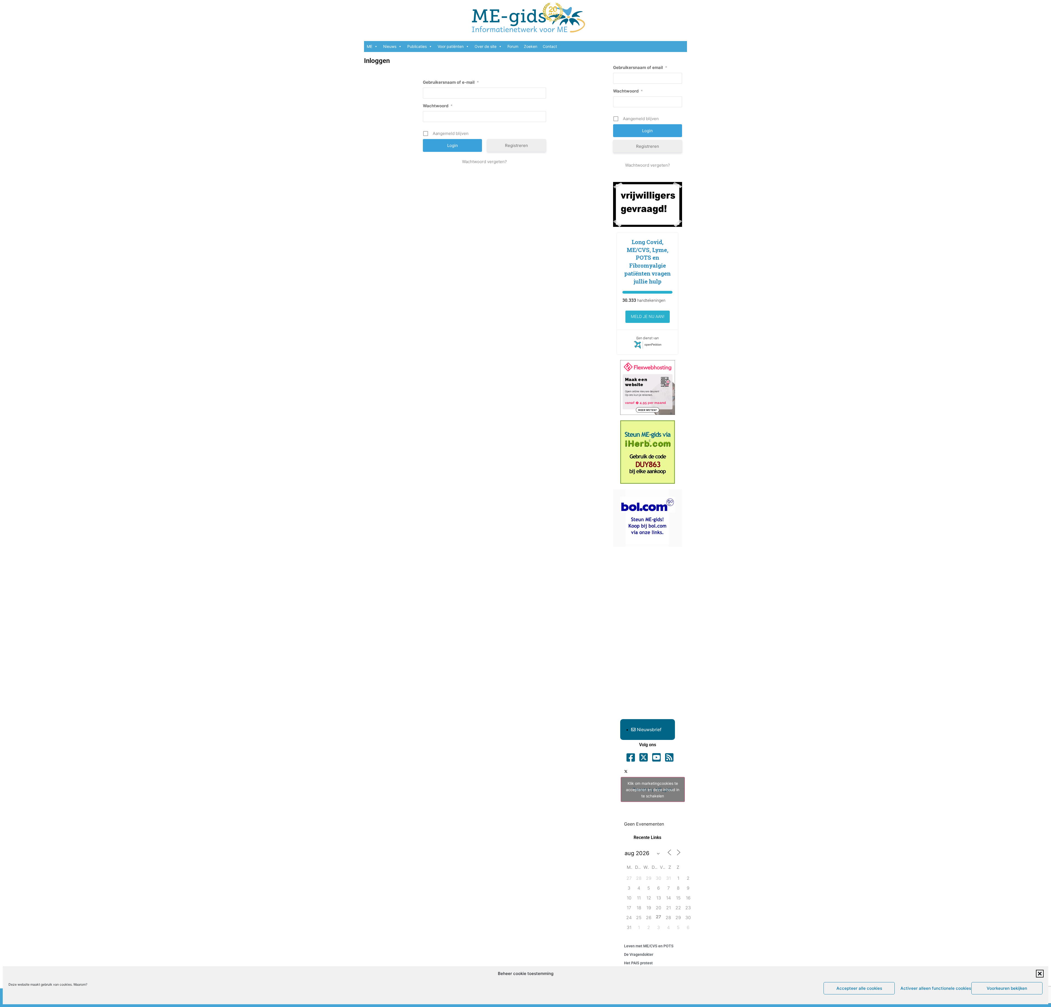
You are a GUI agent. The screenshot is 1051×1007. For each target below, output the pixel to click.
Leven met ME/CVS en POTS (649, 946)
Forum (512, 46)
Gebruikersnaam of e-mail (451, 82)
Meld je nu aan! (647, 316)
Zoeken (530, 46)
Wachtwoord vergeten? (484, 161)
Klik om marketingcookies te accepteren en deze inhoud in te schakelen (652, 789)
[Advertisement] (647, 634)
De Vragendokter (638, 954)
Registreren (516, 145)
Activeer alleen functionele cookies (934, 988)
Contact (550, 46)
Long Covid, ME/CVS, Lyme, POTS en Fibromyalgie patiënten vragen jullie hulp (647, 261)
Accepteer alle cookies (859, 988)
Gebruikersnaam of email (640, 67)
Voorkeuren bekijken (1007, 988)
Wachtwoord (438, 105)
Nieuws (389, 46)
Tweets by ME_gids (652, 789)
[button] (1040, 973)
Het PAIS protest (638, 963)
